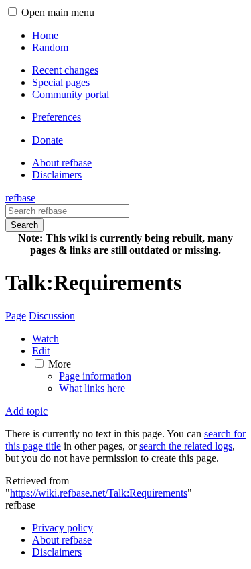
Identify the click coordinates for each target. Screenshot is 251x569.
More (59, 364)
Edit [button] (41, 350)
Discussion (52, 315)
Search (24, 225)
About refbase (62, 540)
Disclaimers (57, 552)
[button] (12, 11)
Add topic (26, 411)
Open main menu (57, 12)
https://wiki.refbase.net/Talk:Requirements (98, 493)
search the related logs (185, 446)
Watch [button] (45, 338)
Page (15, 315)
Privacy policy (62, 527)
